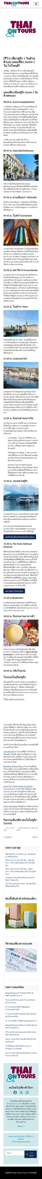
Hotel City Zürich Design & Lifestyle (18, 786)
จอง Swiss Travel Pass (14, 591)
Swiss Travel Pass (29, 578)
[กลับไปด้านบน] (38, 1175)
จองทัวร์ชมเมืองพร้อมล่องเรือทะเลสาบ (19, 537)
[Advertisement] (21, 29)
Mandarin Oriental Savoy (13, 766)
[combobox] (15, 1153)
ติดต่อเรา (21, 1126)
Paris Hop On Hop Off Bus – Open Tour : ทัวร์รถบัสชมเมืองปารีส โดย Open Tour (20, 871)
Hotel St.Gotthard (10, 806)
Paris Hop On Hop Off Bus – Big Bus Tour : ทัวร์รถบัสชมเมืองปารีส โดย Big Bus (20, 862)
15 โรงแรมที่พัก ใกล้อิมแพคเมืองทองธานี (20, 1021)
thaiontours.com (14, 1104)
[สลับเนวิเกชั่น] (36, 3)
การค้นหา (31, 1154)
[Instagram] (27, 1092)
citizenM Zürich (9, 751)
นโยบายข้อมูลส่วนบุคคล (21, 1142)
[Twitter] (21, 1092)
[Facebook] (15, 1092)
